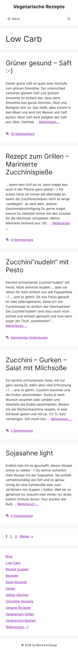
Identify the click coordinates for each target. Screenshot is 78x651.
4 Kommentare (22, 240)
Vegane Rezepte (18, 608)
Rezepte (12, 576)
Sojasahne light (29, 453)
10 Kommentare (23, 134)
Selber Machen (17, 595)
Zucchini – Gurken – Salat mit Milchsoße (36, 364)
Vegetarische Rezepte (39, 6)
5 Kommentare (22, 516)
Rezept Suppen (17, 569)
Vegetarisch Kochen (21, 620)
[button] (69, 19)
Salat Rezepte (16, 582)
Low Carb (13, 563)
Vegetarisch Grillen (20, 614)
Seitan (10, 588)
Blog (9, 556)
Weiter (26, 536)
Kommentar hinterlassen (29, 337)
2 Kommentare (22, 431)
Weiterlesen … (49, 122)
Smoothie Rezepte (20, 601)
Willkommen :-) (17, 627)
